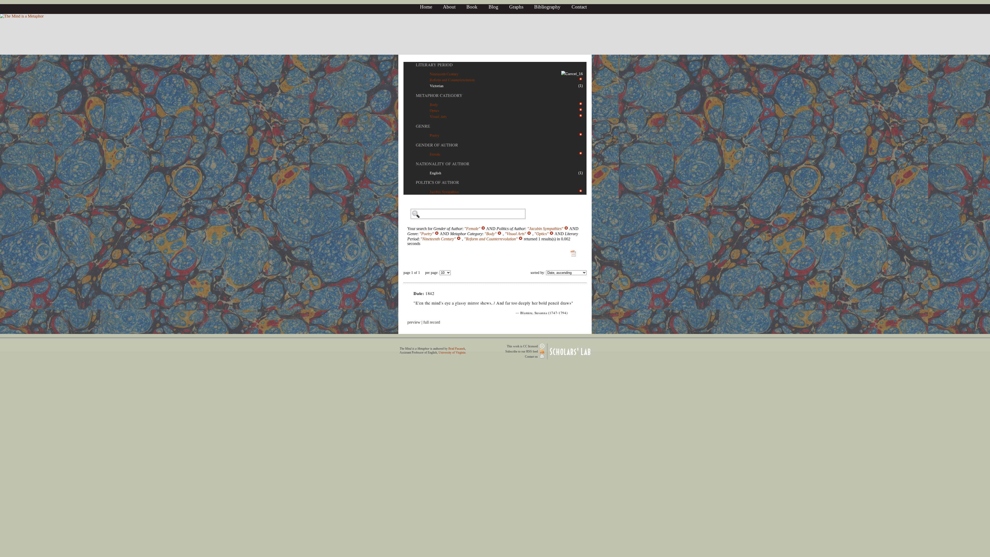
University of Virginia (452, 352)
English (435, 172)
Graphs (516, 7)
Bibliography (547, 7)
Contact (579, 7)
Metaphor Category (439, 95)
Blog (493, 7)
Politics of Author (437, 182)
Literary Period (434, 64)
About (449, 7)
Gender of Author (437, 145)
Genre (423, 126)
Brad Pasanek (456, 348)
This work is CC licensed (523, 346)
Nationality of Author (442, 163)
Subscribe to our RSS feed (522, 351)
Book (471, 7)
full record (431, 322)
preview (413, 322)
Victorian (436, 85)
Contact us (532, 356)
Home (426, 7)
